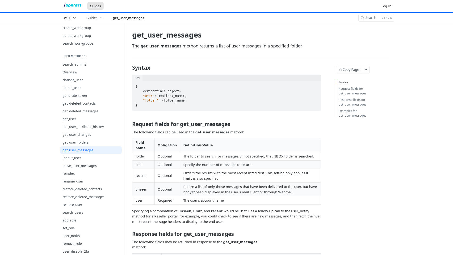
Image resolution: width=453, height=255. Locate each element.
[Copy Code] (315, 85)
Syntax (343, 82)
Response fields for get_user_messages (352, 102)
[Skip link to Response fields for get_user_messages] (129, 234)
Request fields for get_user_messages (352, 90)
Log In (386, 6)
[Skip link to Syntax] (129, 67)
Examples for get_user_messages (352, 113)
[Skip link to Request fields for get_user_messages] (129, 124)
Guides (95, 6)
